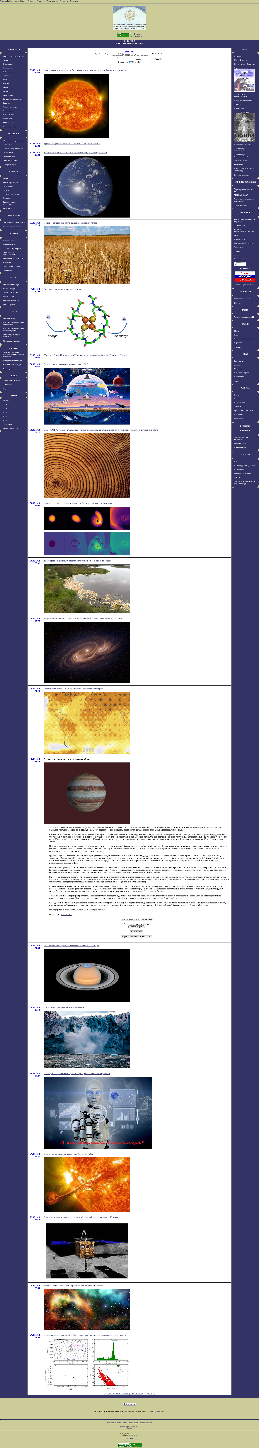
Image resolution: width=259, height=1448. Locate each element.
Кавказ (5, 80)
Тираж (236, 381)
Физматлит (238, 165)
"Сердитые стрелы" (10, 165)
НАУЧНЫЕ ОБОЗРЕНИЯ (245, 182)
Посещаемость (240, 403)
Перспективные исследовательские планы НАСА (67, 364)
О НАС (245, 354)
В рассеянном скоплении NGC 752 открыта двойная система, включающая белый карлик (85, 1335)
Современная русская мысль (14, 222)
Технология (238, 247)
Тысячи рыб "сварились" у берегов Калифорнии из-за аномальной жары (77, 561)
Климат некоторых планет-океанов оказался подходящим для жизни (75, 152)
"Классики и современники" (13, 141)
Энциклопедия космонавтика (239, 150)
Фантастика (7, 385)
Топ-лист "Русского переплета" (241, 438)
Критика (6, 103)
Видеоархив (7, 208)
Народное (238, 343)
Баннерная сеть (240, 443)
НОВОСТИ (245, 455)
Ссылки (135, 1422)
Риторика (6, 198)
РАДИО (245, 310)
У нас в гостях (8, 115)
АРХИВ (14, 396)
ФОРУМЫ (14, 278)
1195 (127, 1393)
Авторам (237, 365)
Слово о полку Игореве (12, 249)
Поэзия (5, 91)
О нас (23, 1)
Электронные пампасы (11, 381)
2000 (5, 416)
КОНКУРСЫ (14, 348)
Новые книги (8, 111)
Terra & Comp (67, 914)
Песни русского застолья (243, 339)
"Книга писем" (8, 152)
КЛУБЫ (14, 311)
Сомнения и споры (10, 107)
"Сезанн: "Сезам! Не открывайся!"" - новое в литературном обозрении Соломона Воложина (86, 355)
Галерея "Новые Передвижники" (129, 1426)
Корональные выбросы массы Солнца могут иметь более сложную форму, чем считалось (85, 70)
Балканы (6, 83)
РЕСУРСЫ (245, 388)
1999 (5, 420)
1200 (150, 1393)
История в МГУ (9, 245)
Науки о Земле (239, 239)
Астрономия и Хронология (13, 258)
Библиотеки (238, 419)
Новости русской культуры (13, 56)
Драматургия (8, 95)
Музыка (6, 190)
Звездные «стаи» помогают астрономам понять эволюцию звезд (73, 1286)
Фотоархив (7, 424)
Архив (130, 1422)
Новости (41, 1)
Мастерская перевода (11, 341)
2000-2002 (245, 112)
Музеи (236, 331)
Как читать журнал (241, 373)
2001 (5, 412)
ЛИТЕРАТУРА (14, 49)
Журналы (237, 407)
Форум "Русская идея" (11, 292)
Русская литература (241, 259)
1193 (118, 1393)
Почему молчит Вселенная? (244, 64)
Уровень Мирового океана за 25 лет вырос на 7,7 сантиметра (72, 143)
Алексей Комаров (132, 1435)
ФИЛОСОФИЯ (14, 215)
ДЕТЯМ (14, 376)
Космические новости (242, 145)
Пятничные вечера (10, 318)
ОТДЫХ (245, 324)
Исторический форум (11, 300)
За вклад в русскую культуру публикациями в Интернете (13, 354)
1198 (141, 1393)
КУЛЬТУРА (14, 172)
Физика (237, 251)
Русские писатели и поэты (244, 410)
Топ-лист (64, 1)
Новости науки (240, 469)
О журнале (238, 369)
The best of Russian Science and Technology (244, 483)
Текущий (6, 401)
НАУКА (245, 49)
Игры (236, 335)
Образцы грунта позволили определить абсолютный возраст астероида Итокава (81, 1217)
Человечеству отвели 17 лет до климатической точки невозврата (73, 689)
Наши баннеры (240, 448)
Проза (5, 87)
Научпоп (237, 303)
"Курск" (6, 76)
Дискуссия (74, 1)
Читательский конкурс (12, 364)
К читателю (7, 64)
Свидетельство (126, 54)
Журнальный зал (9, 127)
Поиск (236, 395)
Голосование (52, 1)
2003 (5, 405)
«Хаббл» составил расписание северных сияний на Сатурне (71, 945)
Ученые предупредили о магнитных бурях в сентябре (68, 1154)
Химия (236, 255)
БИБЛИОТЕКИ (245, 292)
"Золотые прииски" (10, 160)
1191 (109, 1393)
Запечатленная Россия (11, 266)
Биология (237, 235)
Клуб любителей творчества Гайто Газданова (14, 329)
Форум (5, 389)
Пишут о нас (239, 377)
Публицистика (8, 72)
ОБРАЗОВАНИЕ (245, 212)
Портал (3, 1)
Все (235, 462)
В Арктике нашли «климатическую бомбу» (64, 1007)
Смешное (237, 347)
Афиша (5, 60)
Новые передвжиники (11, 182)
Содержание (14, 1)
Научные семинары (241, 175)
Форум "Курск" (9, 296)
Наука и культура (240, 108)
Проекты (237, 399)
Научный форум (9, 288)
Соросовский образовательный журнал (244, 230)
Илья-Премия (8, 369)
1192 (113, 1393)
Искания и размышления (12, 99)
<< (105, 1393)
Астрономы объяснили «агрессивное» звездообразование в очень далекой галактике (83, 618)
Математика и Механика (243, 243)
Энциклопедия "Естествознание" (241, 156)
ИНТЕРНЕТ (245, 430)
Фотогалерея (8, 186)
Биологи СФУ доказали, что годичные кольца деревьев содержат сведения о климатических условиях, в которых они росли (101, 430)
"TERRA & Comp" (241, 195)
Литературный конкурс (12, 361)
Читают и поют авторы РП (244, 317)
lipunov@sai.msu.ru (156, 1411)
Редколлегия (238, 361)
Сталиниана (7, 271)
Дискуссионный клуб (11, 285)
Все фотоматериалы (10, 428)
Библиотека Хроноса (242, 299)
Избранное (238, 414)
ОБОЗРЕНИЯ (13, 134)
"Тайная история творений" (13, 149)
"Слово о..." (7, 145)
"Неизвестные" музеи (11, 194)
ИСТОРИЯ (14, 234)
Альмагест (7, 262)
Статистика (142, 1422)
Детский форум (9, 304)
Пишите (31, 1)
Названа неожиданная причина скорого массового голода (70, 223)
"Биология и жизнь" (241, 205)
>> (154, 1393)
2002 (5, 408)
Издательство (8, 119)
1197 (136, 1393)
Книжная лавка (8, 122)
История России (9, 241)
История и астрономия (243, 101)
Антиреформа (239, 225)
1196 (132, 1393)
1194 (122, 1393)
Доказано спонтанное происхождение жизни (64, 289)
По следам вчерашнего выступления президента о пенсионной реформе (77, 1073)
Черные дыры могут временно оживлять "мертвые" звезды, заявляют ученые (79, 503)
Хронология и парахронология (9, 253)
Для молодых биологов (245, 285)
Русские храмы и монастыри (9, 203)
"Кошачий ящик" (9, 156)
